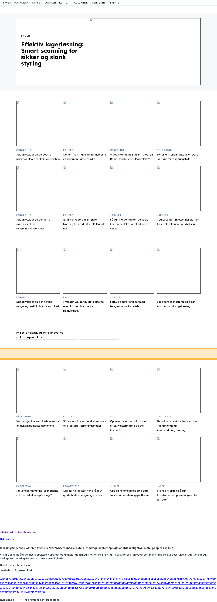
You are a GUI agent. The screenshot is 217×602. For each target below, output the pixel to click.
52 (133, 578)
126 (166, 583)
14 (25, 578)
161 (95, 587)
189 (212, 587)
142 (15, 587)
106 (84, 583)
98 (51, 583)
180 (173, 587)
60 (156, 578)
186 (199, 587)
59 (153, 578)
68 (179, 578)
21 (44, 578)
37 (89, 578)
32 (75, 578)
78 (208, 578)
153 (61, 587)
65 (170, 578)
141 (10, 587)
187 (203, 587)
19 (38, 578)
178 (165, 587)
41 (100, 578)
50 (127, 578)
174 (148, 587)
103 (71, 583)
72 (191, 578)
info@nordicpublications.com (18, 532)
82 (4, 583)
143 (19, 587)
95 (42, 583)
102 (66, 583)
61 (159, 578)
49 (124, 578)
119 (137, 583)
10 (14, 578)
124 (157, 583)
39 (94, 578)
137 (210, 583)
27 (61, 578)
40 (97, 578)
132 (190, 583)
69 (182, 578)
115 (121, 583)
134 (198, 583)
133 (194, 583)
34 (80, 578)
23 (50, 578)
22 (47, 578)
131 (186, 583)
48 (121, 578)
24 (52, 578)
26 (58, 578)
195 (21, 592)
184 (190, 587)
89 (25, 583)
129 (178, 583)
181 (178, 587)
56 (144, 578)
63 (165, 578)
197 (30, 592)
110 (101, 583)
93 (37, 583)
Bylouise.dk (7, 539)
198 (34, 592)
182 (182, 587)
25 (55, 578)
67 (176, 578)
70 (185, 578)
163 (103, 587)
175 (153, 587)
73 (193, 578)
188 (208, 587)
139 (2, 587)
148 (40, 587)
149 (45, 587)
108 (92, 583)
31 (73, 578)
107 (88, 583)
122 (149, 583)
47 (118, 578)
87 (19, 583)
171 (136, 587)
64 (167, 578)
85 (13, 583)
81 (1, 583)
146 (32, 587)
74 (196, 578)
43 (106, 578)
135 (202, 583)
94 (39, 583)
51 (130, 578)
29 (67, 578)
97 (48, 583)
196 (26, 592)
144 (23, 587)
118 (133, 583)
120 (141, 583)
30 (70, 578)
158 (82, 587)
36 (86, 578)
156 (74, 587)
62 (162, 578)
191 (5, 592)
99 (54, 583)
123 (153, 583)
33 (78, 578)
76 (202, 578)
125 (161, 583)
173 (144, 587)
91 (31, 583)
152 (57, 587)
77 (205, 578)
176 (157, 587)
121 (145, 583)
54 (139, 578)
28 (64, 578)
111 (105, 583)
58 (150, 578)
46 (115, 578)
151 (53, 587)
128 (174, 583)
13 (22, 578)
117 (129, 583)
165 (111, 587)
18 (35, 578)
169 (128, 587)
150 (49, 587)
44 (109, 578)
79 (211, 578)
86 (16, 583)
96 (45, 583)
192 (9, 592)
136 (206, 583)
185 (195, 587)
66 (173, 578)
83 (7, 583)
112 (109, 583)
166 (115, 587)
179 (169, 587)
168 (124, 587)
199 (38, 592)
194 (17, 592)
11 (17, 578)
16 (30, 578)
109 (97, 583)
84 (10, 583)
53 (136, 578)
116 (125, 583)
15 (27, 578)
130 (182, 583)
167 (119, 587)
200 (42, 592)
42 (103, 578)
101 (62, 583)
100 (58, 583)
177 (161, 587)
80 (214, 578)
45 (112, 578)
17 (33, 578)
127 (170, 583)
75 (199, 578)
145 (27, 587)
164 (107, 587)
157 (78, 587)
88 (22, 583)
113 (113, 583)
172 (140, 587)
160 (90, 587)
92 (34, 583)
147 (36, 587)
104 (75, 583)
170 (132, 587)
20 (41, 578)
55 (142, 578)
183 (186, 587)
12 (19, 578)
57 (147, 578)
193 (13, 592)
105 (79, 583)
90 (28, 583)
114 (117, 583)
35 (83, 578)
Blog (19, 599)
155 (70, 587)
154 (65, 587)
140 (6, 587)
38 (91, 578)
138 (214, 583)
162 (99, 587)
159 (86, 587)
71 (188, 578)
